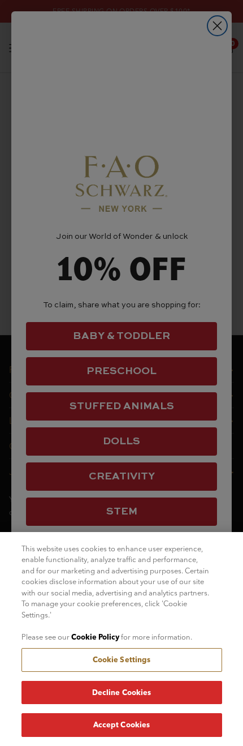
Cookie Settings (122, 659)
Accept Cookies (121, 724)
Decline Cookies (121, 692)
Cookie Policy (95, 636)
